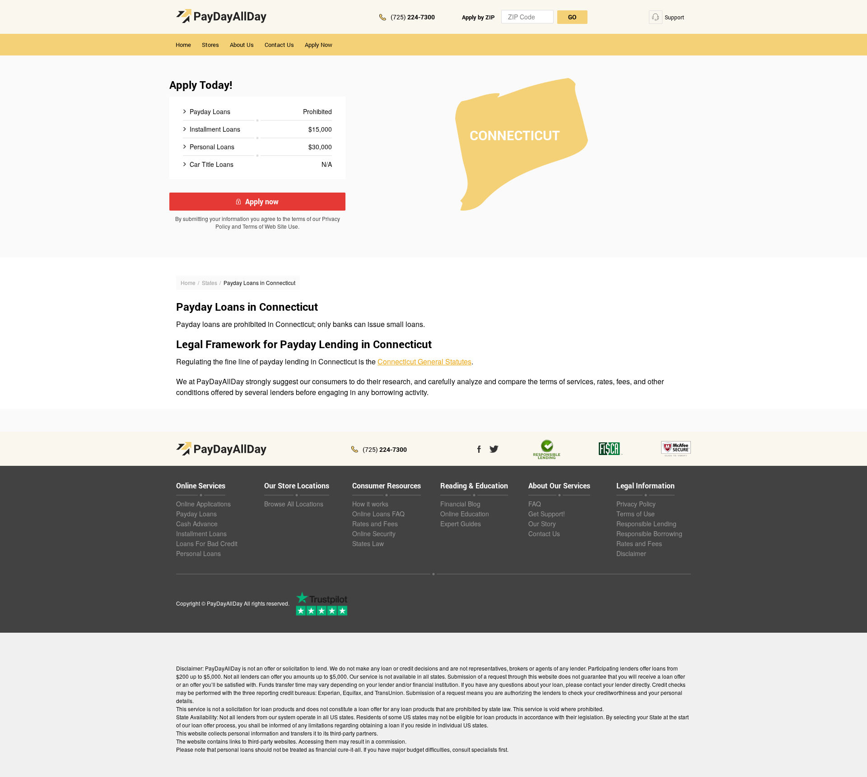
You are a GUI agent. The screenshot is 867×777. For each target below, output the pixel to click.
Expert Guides (460, 523)
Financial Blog (460, 503)
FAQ (534, 503)
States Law (368, 543)
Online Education (464, 513)
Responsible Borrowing (649, 533)
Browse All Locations (293, 503)
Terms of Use (635, 513)
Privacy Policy (636, 503)
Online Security (374, 533)
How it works (370, 503)
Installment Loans (201, 533)
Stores (210, 45)
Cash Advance (197, 523)
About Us (242, 45)
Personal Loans (198, 553)
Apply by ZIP (478, 17)
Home (183, 45)
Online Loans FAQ (378, 513)
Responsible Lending (646, 523)
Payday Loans (196, 513)
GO (572, 17)
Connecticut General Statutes (424, 361)
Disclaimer (631, 553)
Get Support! (546, 513)
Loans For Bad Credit (207, 543)
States (209, 282)
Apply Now (318, 45)
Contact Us (279, 45)
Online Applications (203, 503)
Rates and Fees (375, 523)
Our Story (542, 523)
